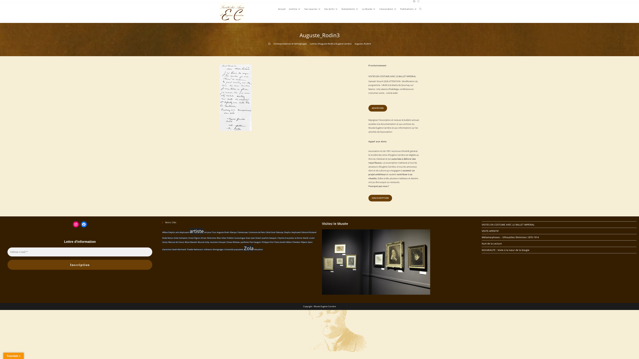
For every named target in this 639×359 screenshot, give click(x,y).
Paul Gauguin (255, 242)
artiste (197, 231)
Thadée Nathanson (195, 249)
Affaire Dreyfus (168, 232)
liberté (305, 238)
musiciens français (218, 242)
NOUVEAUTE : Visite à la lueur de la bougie (505, 250)
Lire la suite (392, 92)
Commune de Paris (257, 232)
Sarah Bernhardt (179, 249)
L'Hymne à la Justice (285, 238)
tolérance (208, 249)
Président (296, 242)
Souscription (380, 198)
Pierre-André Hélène (283, 242)
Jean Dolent (256, 238)
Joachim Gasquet (269, 238)
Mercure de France (176, 242)
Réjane (304, 242)
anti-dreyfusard (182, 232)
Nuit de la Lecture (492, 243)
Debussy (279, 232)
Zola (249, 248)
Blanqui (233, 232)
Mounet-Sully (203, 242)
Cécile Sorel (270, 232)
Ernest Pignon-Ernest (197, 238)
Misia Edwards (191, 242)
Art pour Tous (210, 232)
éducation (258, 249)
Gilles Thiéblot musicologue (233, 238)
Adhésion (378, 108)
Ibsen (248, 238)
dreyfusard (296, 232)
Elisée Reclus (167, 238)
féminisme (211, 238)
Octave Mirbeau (233, 242)
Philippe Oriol (268, 242)
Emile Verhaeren (181, 238)
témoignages (218, 249)
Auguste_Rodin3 (363, 43)
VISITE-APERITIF (490, 231)
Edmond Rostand (308, 232)
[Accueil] (269, 43)
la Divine (298, 238)
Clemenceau (242, 232)
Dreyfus (287, 232)
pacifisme (245, 242)
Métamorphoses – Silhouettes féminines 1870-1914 (510, 237)
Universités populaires (233, 249)
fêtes (219, 238)
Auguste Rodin (223, 232)
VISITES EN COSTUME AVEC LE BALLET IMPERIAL (392, 76)
